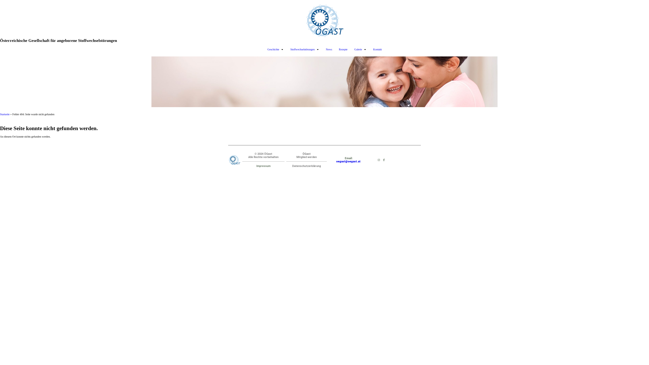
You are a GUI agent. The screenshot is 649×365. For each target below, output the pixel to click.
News (329, 49)
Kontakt (377, 49)
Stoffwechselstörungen (302, 49)
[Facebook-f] (384, 160)
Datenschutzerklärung (306, 166)
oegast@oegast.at (348, 161)
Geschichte (273, 49)
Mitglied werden (306, 157)
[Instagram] (379, 160)
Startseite (5, 114)
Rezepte (343, 49)
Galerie (358, 49)
